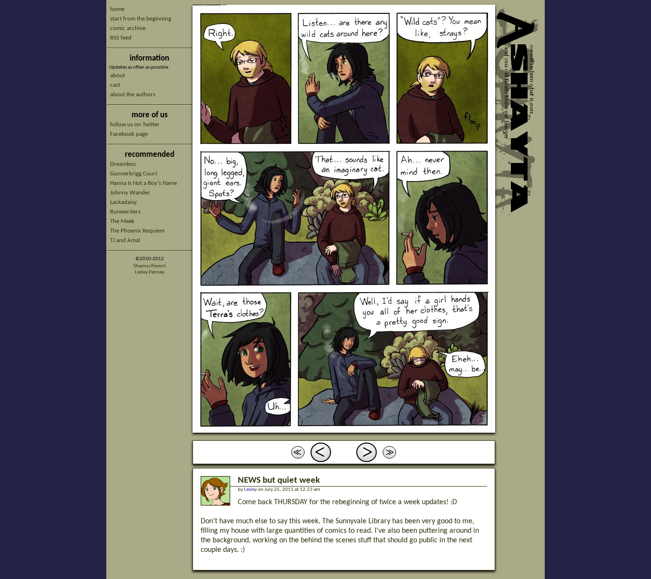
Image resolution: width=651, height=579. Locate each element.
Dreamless (123, 164)
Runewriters (125, 212)
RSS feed (121, 38)
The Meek (122, 221)
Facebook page (129, 134)
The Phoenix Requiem (137, 231)
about (117, 75)
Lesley (250, 489)
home (117, 9)
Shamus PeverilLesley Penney (149, 269)
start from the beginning (140, 19)
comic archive (127, 28)
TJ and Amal (125, 240)
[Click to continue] (344, 219)
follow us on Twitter (135, 125)
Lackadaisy (123, 202)
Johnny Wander (130, 193)
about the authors (132, 94)
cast (115, 85)
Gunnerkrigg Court (133, 174)
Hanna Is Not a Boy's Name (143, 183)
